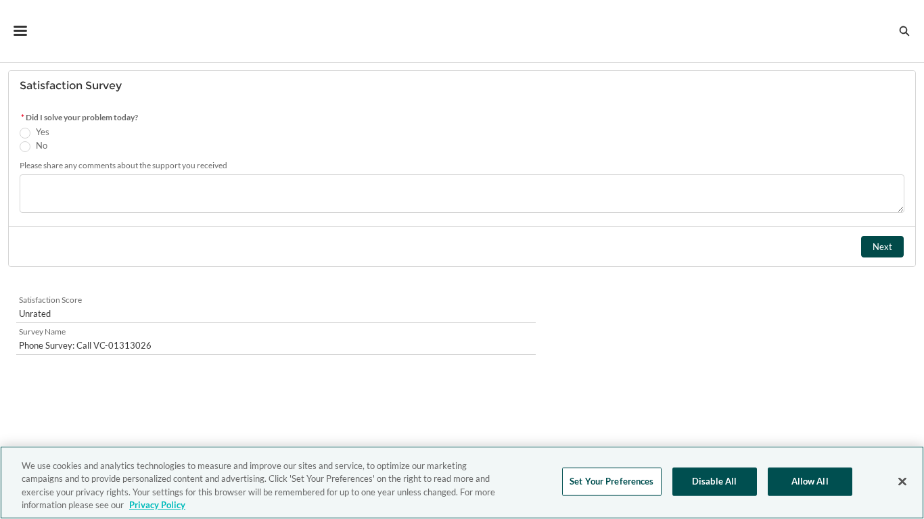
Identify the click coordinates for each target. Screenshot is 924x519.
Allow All (810, 481)
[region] (462, 482)
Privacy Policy (157, 504)
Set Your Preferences (612, 481)
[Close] (902, 481)
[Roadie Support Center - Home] (462, 31)
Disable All (714, 481)
